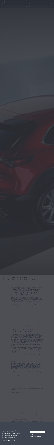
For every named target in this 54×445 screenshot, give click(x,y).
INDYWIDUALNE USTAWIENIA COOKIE (35, 436)
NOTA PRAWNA (14, 440)
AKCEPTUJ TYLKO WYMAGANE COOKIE (35, 434)
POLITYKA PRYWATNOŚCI (6, 440)
